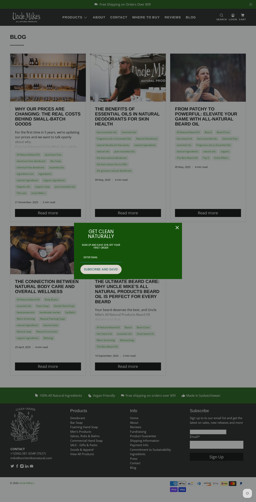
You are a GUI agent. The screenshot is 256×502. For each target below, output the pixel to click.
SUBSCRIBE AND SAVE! (101, 269)
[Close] (177, 227)
